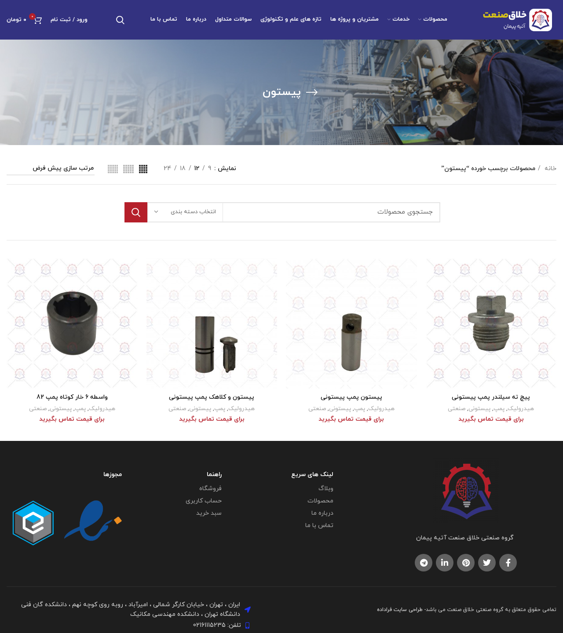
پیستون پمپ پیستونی (351, 397)
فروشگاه (210, 488)
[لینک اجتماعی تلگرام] (423, 562)
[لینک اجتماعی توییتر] (487, 562)
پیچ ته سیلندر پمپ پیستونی (491, 397)
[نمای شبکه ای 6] (113, 169)
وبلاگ (325, 488)
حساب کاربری (203, 501)
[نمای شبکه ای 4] (143, 169)
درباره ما (322, 513)
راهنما (214, 474)
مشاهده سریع (432, 292)
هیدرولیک (521, 408)
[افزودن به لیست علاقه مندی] (432, 312)
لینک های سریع (312, 474)
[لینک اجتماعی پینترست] (466, 562)
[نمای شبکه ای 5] (128, 169)
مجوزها (112, 474)
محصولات (320, 501)
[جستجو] (120, 20)
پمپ (499, 408)
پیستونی (479, 408)
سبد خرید (208, 513)
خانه (549, 168)
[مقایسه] (432, 272)
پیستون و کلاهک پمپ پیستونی (211, 397)
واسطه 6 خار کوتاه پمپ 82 (72, 397)
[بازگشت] (312, 92)
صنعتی (456, 408)
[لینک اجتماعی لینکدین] (444, 562)
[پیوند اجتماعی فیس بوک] (508, 562)
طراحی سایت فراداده (400, 609)
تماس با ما (319, 525)
